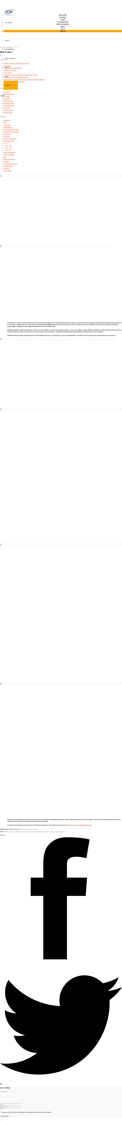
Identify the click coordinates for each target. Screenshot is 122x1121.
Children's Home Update (11, 132)
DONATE (7, 85)
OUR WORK (63, 15)
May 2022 (7, 108)
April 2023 (7, 99)
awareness (7, 831)
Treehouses (33, 147)
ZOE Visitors (8, 171)
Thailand (6, 161)
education (32, 831)
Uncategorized (8, 166)
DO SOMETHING (10, 49)
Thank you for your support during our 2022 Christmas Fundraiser (24, 79)
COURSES (62, 17)
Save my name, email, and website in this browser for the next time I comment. (26, 1112)
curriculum (25, 831)
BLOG (6, 76)
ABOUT (7, 67)
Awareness (7, 120)
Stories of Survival (9, 159)
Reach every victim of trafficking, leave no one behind (20, 75)
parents (46, 831)
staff (5, 157)
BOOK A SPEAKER (10, 58)
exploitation (39, 831)
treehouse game (60, 831)
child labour (7, 125)
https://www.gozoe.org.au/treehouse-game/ (78, 825)
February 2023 (8, 101)
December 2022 (9, 103)
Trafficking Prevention (10, 164)
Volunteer (7, 168)
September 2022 (9, 105)
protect (52, 831)
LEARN (7, 40)
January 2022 (8, 112)
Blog (5, 123)
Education (7, 136)
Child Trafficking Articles (11, 129)
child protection (16, 831)
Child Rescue (8, 127)
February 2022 (8, 110)
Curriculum (7, 134)
